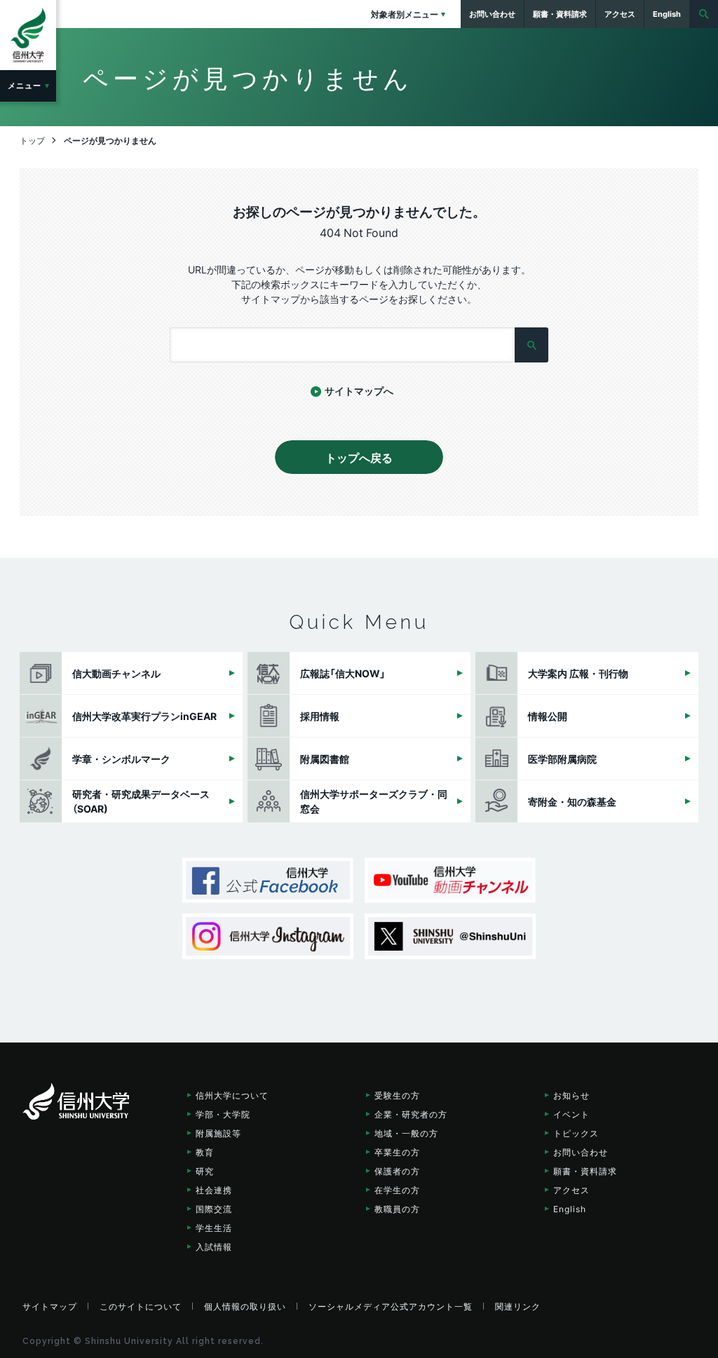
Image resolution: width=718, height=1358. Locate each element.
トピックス (576, 1133)
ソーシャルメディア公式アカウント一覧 (391, 1306)
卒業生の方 (397, 1152)
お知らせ (571, 1095)
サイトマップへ (359, 390)
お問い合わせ (580, 1152)
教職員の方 (397, 1208)
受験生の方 (397, 1095)
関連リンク (518, 1306)
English (569, 1208)
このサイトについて (141, 1306)
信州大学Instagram (267, 936)
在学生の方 (397, 1189)
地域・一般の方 (406, 1133)
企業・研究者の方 (410, 1114)
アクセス (571, 1189)
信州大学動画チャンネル (450, 880)
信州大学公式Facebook (267, 880)
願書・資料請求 (585, 1171)
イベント (571, 1114)
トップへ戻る (359, 457)
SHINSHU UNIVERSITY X (450, 936)
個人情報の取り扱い (245, 1306)
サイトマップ (49, 1306)
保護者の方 (397, 1171)
